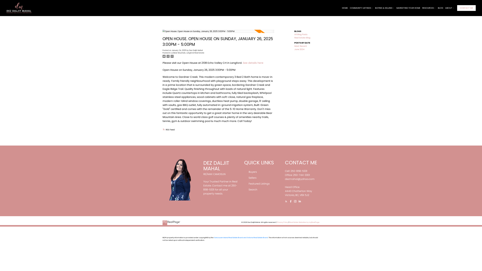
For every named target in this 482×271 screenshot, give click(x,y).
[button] (466, 8)
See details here (253, 63)
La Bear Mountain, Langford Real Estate (187, 53)
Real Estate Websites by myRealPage (304, 222)
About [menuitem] (448, 8)
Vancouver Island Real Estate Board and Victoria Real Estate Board (241, 237)
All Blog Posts (300, 34)
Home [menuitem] (345, 8)
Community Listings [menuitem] (360, 8)
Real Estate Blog (302, 37)
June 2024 (299, 49)
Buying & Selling (383, 8)
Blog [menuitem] (440, 8)
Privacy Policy (282, 222)
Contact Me (466, 8)
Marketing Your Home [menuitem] (408, 8)
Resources (428, 8)
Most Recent (300, 46)
